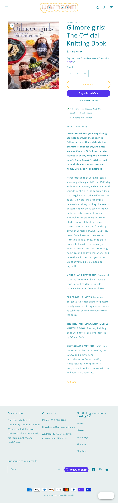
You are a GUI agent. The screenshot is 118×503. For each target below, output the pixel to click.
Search (80, 423)
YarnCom (54, 495)
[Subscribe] (59, 469)
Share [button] (73, 382)
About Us (81, 444)
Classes (80, 430)
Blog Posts (82, 451)
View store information (81, 117)
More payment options (88, 100)
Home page (82, 437)
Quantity (70, 67)
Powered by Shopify (66, 495)
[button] (6, 7)
